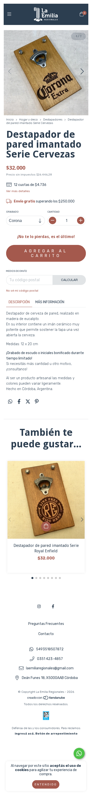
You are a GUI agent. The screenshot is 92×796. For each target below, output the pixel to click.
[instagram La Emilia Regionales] (39, 606)
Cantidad (53, 211)
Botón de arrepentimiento (56, 733)
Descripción (19, 302)
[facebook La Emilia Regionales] (53, 606)
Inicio (10, 119)
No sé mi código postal (22, 290)
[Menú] (10, 14)
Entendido (46, 784)
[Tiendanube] (46, 698)
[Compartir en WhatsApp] (10, 402)
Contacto (46, 634)
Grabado (12, 211)
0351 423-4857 (50, 659)
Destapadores (52, 119)
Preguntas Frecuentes (46, 624)
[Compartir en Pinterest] (37, 402)
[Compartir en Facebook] (19, 402)
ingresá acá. (25, 733)
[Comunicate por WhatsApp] (79, 753)
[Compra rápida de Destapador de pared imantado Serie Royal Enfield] (46, 526)
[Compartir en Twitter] (28, 402)
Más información (49, 302)
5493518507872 (50, 649)
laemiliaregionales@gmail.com (50, 668)
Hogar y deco (28, 119)
